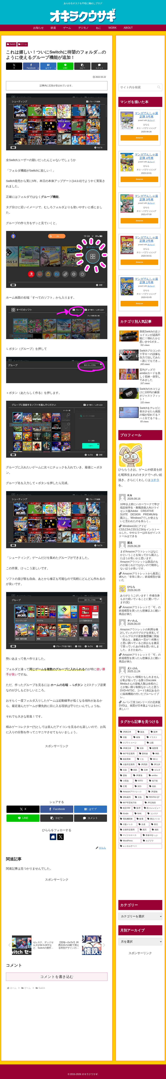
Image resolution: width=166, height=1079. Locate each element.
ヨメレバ (150, 120)
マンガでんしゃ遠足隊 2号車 (146, 239)
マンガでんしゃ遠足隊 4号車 (146, 156)
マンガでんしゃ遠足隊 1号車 (146, 280)
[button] (82, 66)
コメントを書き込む (56, 977)
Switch (13, 44)
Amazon (139, 138)
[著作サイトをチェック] (53, 837)
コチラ (154, 480)
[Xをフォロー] (60, 837)
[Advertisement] (56, 771)
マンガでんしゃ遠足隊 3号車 (146, 197)
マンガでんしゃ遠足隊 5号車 (146, 115)
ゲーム (24, 44)
